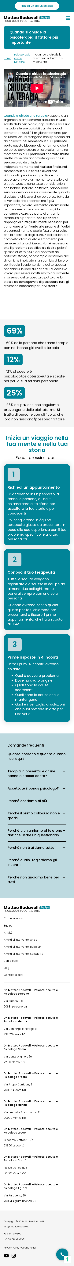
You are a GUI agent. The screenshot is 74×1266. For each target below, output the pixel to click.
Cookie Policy (28, 1247)
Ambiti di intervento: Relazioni (23, 947)
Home (7, 58)
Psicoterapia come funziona (22, 58)
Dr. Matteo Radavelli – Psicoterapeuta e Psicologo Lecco (31, 1130)
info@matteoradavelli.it (17, 1226)
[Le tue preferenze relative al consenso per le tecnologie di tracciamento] (67, 1259)
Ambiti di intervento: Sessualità (23, 954)
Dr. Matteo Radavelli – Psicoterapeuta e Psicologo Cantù (31, 1158)
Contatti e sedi (13, 975)
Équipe (8, 926)
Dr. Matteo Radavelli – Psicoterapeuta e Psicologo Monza (31, 1103)
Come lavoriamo (14, 918)
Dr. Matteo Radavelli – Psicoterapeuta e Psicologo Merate (31, 1019)
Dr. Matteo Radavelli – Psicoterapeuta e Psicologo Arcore (31, 1075)
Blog (6, 968)
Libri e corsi (11, 961)
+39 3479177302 (12, 1233)
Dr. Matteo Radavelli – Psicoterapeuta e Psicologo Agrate (31, 1186)
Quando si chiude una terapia (25, 116)
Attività (8, 933)
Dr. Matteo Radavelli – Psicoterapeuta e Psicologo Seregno (31, 992)
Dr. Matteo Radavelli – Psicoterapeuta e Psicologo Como (31, 1047)
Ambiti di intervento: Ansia (20, 940)
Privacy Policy (11, 1247)
